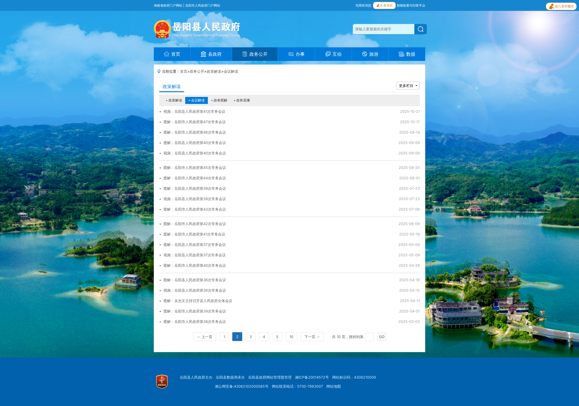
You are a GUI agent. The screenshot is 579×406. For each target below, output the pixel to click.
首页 (183, 71)
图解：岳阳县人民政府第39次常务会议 (195, 188)
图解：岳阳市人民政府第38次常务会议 (195, 321)
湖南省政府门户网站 (168, 5)
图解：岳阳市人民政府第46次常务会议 (195, 132)
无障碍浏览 (363, 5)
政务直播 (243, 100)
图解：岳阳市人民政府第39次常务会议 (195, 311)
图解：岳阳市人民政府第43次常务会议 (195, 209)
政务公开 (197, 71)
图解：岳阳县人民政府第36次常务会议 (195, 280)
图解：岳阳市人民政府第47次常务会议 (195, 122)
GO (381, 336)
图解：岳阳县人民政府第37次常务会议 (195, 244)
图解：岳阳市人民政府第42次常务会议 (195, 223)
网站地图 (333, 386)
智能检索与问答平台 (411, 5)
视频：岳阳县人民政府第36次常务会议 (195, 290)
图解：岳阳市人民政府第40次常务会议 (195, 265)
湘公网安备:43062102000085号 (241, 386)
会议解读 (231, 71)
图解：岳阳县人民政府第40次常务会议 (195, 142)
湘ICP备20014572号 (312, 377)
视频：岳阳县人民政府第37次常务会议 (195, 255)
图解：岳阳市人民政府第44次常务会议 (195, 178)
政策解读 (214, 71)
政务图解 (220, 100)
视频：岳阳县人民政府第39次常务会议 (195, 199)
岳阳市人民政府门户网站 (202, 5)
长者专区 (386, 5)
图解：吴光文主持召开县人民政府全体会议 (198, 300)
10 (291, 336)
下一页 (312, 336)
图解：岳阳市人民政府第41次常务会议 (194, 234)
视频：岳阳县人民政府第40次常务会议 (195, 153)
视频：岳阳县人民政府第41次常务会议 (194, 111)
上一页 (204, 336)
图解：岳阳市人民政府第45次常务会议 (195, 167)
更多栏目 (407, 85)
